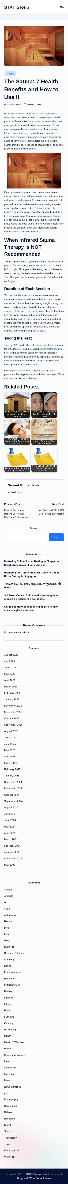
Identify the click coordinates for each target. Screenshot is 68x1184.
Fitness (8, 1004)
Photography (11, 1099)
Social (7, 1125)
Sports (7, 1131)
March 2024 (10, 839)
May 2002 (9, 865)
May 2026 (9, 674)
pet (6, 1093)
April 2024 (9, 833)
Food (7, 1010)
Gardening (10, 1029)
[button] (15, 492)
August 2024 (11, 807)
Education (9, 978)
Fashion (8, 991)
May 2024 (9, 826)
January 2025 (11, 775)
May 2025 (9, 750)
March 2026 (10, 686)
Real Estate (10, 1106)
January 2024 (11, 852)
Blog (6, 927)
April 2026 (9, 680)
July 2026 (9, 661)
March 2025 (10, 763)
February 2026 (12, 693)
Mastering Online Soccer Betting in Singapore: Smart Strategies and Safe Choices (32, 563)
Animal (8, 889)
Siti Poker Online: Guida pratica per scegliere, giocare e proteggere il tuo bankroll (31, 597)
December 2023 (13, 858)
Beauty (8, 921)
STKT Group (16, 7)
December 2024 (13, 782)
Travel (7, 1144)
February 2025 (12, 769)
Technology (10, 1137)
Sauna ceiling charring (51, 349)
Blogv (7, 940)
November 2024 (13, 788)
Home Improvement (15, 1055)
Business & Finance (15, 953)
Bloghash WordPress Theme (34, 1178)
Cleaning (9, 959)
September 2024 (13, 801)
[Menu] (62, 7)
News (7, 1080)
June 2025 (10, 744)
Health (10, 74)
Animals (8, 896)
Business (9, 947)
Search (34, 528)
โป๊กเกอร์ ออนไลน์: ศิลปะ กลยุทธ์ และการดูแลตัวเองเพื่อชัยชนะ (32, 586)
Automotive (10, 915)
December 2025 (13, 705)
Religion (8, 1112)
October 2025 (11, 718)
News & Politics (12, 1087)
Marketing (9, 1074)
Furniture (9, 1016)
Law (6, 1061)
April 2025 (9, 756)
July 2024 (9, 814)
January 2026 (11, 699)
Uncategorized (12, 1150)
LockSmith (10, 1067)
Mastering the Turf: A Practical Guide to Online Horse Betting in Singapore (31, 574)
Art (5, 902)
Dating (7, 966)
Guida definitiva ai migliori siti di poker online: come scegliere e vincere (31, 608)
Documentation (12, 972)
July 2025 (9, 737)
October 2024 (11, 795)
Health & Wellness (14, 1042)
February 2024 (12, 845)
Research (9, 1118)
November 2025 (13, 712)
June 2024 (10, 820)
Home (7, 1048)
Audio (7, 908)
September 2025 (13, 724)
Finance (8, 997)
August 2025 (11, 731)
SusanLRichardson (23, 485)
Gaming (8, 1023)
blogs (7, 934)
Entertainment (12, 985)
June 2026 (10, 667)
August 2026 (11, 655)
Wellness (9, 1157)
